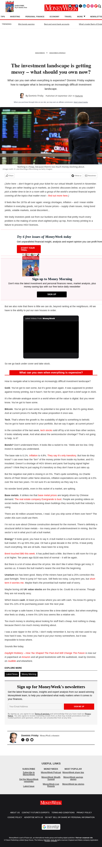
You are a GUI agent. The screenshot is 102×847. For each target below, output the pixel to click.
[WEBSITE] (28, 739)
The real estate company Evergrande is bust (38, 499)
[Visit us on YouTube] (88, 6)
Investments (40, 53)
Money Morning (29, 674)
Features (79, 96)
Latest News (12, 674)
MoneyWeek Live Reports (51, 788)
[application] (51, 337)
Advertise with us (33, 820)
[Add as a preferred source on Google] (51, 829)
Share (11, 175)
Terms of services (42, 714)
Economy (54, 17)
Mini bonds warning (26, 24)
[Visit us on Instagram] (92, 6)
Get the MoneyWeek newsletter (28, 783)
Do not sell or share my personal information (70, 820)
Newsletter (92, 175)
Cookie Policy (15, 820)
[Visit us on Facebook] (76, 6)
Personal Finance (34, 17)
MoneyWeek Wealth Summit (50, 781)
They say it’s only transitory (61, 455)
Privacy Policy (84, 815)
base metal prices (47, 495)
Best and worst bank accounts (56, 24)
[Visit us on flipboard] (95, 6)
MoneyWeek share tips (73, 775)
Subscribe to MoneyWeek (29, 776)
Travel (68, 17)
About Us (15, 815)
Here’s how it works (81, 102)
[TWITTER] (23, 739)
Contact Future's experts (35, 815)
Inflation (33, 455)
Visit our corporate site (84, 840)
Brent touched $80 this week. (20, 553)
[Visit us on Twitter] (80, 6)
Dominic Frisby (36, 95)
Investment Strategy (57, 53)
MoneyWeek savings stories (73, 781)
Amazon (26, 657)
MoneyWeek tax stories (73, 787)
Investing (15, 17)
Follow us (78, 175)
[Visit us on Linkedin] (84, 6)
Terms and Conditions (63, 815)
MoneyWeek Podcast (51, 775)
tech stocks (46, 430)
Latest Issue (28, 789)
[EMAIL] (32, 739)
